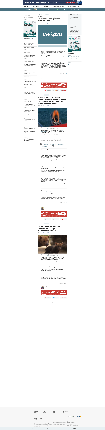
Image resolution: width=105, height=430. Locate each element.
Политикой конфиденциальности (48, 428)
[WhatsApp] (45, 23)
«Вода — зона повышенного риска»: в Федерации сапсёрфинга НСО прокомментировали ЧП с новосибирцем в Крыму (30, 39)
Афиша (54, 411)
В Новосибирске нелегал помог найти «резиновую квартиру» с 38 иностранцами (30, 81)
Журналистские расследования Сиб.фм (58, 6)
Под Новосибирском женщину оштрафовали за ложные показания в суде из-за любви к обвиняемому (30, 77)
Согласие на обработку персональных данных (58, 425)
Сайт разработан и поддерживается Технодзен (72, 425)
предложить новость (27, 15)
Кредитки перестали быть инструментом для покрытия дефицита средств (29, 135)
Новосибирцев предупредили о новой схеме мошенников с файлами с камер (29, 47)
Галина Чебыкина (47, 79)
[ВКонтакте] (43, 23)
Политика (54, 412)
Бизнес (44, 412)
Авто (44, 411)
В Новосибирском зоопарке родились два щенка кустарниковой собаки (30, 44)
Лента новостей (27, 14)
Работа (64, 412)
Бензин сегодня (46, 6)
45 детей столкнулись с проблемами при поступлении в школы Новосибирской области (29, 115)
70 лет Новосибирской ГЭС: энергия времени (74, 6)
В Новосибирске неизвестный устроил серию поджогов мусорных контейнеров (29, 128)
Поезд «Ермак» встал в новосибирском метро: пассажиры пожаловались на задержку (29, 56)
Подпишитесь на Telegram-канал (53, 128)
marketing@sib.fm (36, 419)
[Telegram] (48, 23)
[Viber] (47, 23)
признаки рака (53, 69)
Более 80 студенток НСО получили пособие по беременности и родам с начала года (29, 144)
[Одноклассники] (44, 23)
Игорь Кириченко (47, 208)
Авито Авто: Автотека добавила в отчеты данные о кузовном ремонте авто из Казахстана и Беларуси (29, 139)
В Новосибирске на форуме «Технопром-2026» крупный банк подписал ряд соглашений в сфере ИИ (30, 85)
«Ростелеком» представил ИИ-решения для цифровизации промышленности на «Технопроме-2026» (29, 72)
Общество (35, 412)
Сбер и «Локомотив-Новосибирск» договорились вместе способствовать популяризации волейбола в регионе (29, 61)
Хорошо (75, 428)
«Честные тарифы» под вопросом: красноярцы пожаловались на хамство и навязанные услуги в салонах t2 (29, 124)
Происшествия (36, 411)
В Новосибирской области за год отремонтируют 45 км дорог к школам (29, 17)
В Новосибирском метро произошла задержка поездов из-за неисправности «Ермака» (29, 119)
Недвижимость (65, 411)
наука (47, 14)
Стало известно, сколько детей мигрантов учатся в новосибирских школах (30, 65)
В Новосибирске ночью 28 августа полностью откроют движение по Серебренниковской (28, 52)
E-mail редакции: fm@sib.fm (70, 423)
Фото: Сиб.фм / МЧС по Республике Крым (43, 127)
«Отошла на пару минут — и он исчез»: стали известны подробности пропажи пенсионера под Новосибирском (29, 93)
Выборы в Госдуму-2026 (36, 6)
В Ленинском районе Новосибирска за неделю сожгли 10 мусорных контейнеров (30, 89)
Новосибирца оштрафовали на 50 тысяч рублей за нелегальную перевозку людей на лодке (29, 105)
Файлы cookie (54, 426)
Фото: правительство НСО (41, 44)
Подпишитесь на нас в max (63, 283)
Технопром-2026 (26, 6)
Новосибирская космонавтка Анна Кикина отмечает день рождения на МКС (30, 97)
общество (46, 223)
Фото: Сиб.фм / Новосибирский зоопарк (43, 254)
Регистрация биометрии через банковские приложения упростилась (30, 101)
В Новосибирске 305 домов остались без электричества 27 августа (29, 132)
